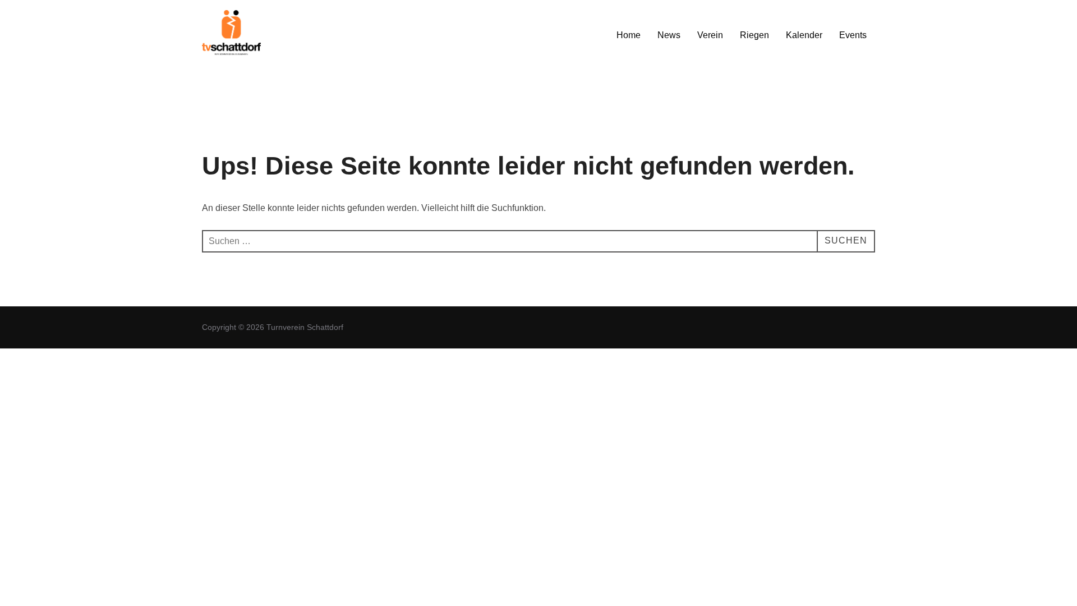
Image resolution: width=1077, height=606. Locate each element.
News (668, 35)
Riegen (754, 35)
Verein (710, 35)
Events (853, 35)
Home (628, 35)
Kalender (804, 35)
